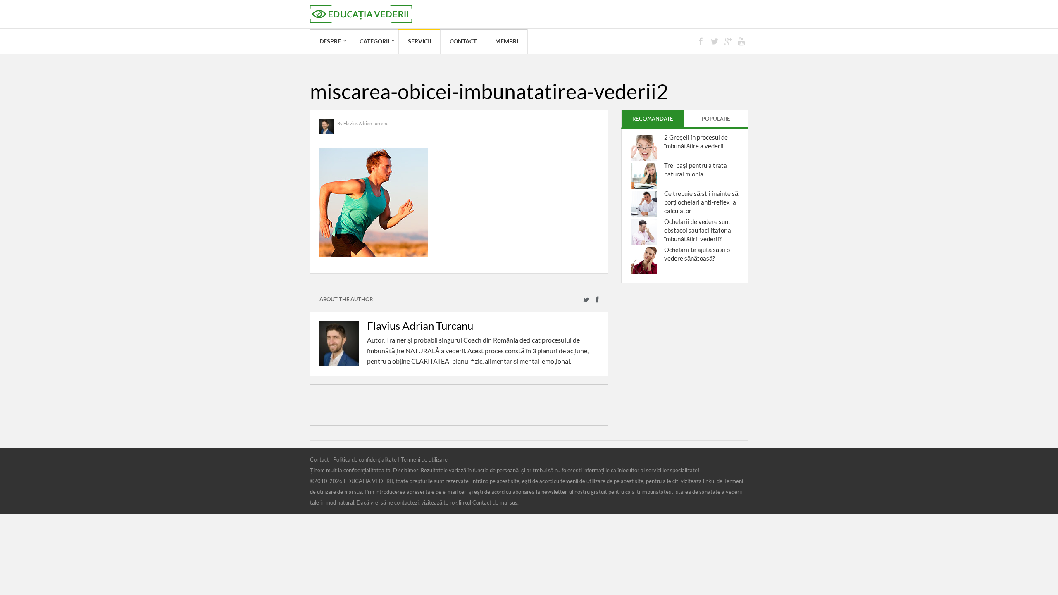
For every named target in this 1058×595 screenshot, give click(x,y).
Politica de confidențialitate (365, 459)
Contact (463, 41)
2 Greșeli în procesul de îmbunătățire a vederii (696, 141)
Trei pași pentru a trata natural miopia (695, 170)
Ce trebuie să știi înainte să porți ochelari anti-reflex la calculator (701, 202)
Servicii (419, 41)
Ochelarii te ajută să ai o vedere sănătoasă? (697, 254)
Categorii (374, 41)
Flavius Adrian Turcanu (365, 123)
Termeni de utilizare (424, 459)
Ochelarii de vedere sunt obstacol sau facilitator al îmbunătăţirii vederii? (698, 230)
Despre (330, 41)
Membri (506, 41)
